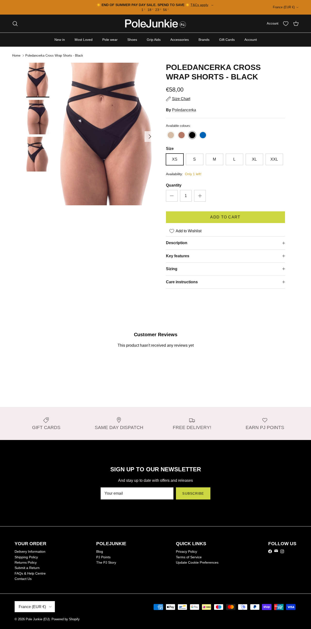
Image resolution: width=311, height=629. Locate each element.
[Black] (192, 135)
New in (59, 40)
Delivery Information (30, 551)
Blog (99, 551)
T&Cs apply (199, 5)
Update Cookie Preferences (197, 562)
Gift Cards (227, 40)
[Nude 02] (181, 135)
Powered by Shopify (66, 619)
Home (16, 55)
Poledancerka (184, 110)
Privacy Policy (186, 551)
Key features (177, 256)
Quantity (173, 185)
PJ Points (103, 557)
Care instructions (182, 282)
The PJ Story (106, 562)
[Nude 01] (171, 135)
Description (176, 243)
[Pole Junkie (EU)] (155, 23)
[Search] (15, 23)
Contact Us (23, 579)
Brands (204, 40)
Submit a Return (27, 568)
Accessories (179, 40)
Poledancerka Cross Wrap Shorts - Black (54, 55)
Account (250, 40)
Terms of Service (189, 557)
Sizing (171, 269)
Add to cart (225, 217)
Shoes (132, 40)
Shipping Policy (26, 557)
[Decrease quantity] (172, 196)
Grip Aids (154, 40)
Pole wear (110, 40)
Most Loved (84, 40)
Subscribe (193, 493)
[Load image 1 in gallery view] (107, 134)
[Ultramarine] (203, 135)
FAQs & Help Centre (30, 573)
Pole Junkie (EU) (38, 619)
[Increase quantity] (200, 196)
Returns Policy (26, 562)
